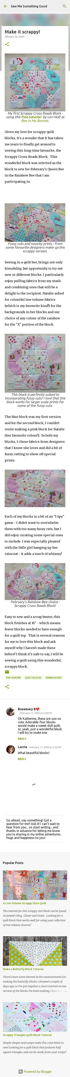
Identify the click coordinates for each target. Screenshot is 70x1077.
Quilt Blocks (33, 677)
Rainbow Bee (53, 677)
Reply (22, 738)
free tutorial (31, 117)
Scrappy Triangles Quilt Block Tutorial (27, 1035)
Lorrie (22, 747)
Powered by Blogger (37, 1071)
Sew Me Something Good (29, 6)
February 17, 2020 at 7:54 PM (45, 747)
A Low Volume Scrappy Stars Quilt (24, 903)
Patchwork (13, 677)
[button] (7, 44)
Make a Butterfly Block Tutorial (23, 969)
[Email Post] (7, 673)
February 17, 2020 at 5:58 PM (35, 713)
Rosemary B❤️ (28, 709)
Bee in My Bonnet (34, 120)
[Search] (64, 6)
